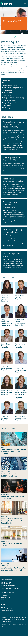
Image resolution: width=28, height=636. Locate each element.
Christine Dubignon (4, 296)
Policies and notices (7, 605)
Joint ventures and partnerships (13, 88)
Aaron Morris (20, 344)
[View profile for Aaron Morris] (21, 335)
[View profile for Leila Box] (7, 357)
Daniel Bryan (6, 344)
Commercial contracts (10, 100)
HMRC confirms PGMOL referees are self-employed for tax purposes (13, 451)
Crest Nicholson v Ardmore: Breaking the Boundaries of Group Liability (11, 521)
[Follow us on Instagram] (7, 583)
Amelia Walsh (6, 391)
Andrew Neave (20, 416)
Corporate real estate (10, 85)
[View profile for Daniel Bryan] (7, 335)
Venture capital (8, 93)
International (7, 105)
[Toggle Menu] (25, 3)
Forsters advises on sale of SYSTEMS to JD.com (11, 475)
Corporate (11, 38)
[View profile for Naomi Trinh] (21, 311)
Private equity (8, 90)
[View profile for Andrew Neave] (21, 407)
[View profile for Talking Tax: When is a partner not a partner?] (14, 486)
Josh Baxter (5, 416)
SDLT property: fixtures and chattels (11, 544)
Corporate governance (10, 103)
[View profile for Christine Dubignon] (7, 287)
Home (2, 36)
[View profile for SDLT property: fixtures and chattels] (14, 533)
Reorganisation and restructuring (13, 98)
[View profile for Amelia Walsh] (7, 382)
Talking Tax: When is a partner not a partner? (12, 497)
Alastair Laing (20, 295)
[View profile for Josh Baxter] (7, 407)
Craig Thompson (5, 321)
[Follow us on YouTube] (10, 583)
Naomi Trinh (19, 320)
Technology (6, 108)
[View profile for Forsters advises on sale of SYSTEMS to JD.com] (14, 463)
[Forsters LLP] (6, 3)
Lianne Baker (20, 391)
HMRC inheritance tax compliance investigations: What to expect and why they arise (13, 568)
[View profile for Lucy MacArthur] (21, 357)
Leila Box (4, 366)
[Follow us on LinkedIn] (2, 583)
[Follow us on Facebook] (4, 583)
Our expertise (8, 36)
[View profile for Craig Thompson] (7, 311)
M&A (4, 83)
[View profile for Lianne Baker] (21, 382)
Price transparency (6, 608)
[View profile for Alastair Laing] (21, 287)
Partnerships (7, 95)
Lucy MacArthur (19, 367)
